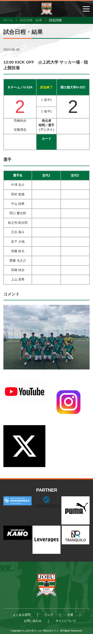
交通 (70, 614)
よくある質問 (21, 614)
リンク (48, 614)
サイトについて (66, 621)
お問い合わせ (33, 621)
